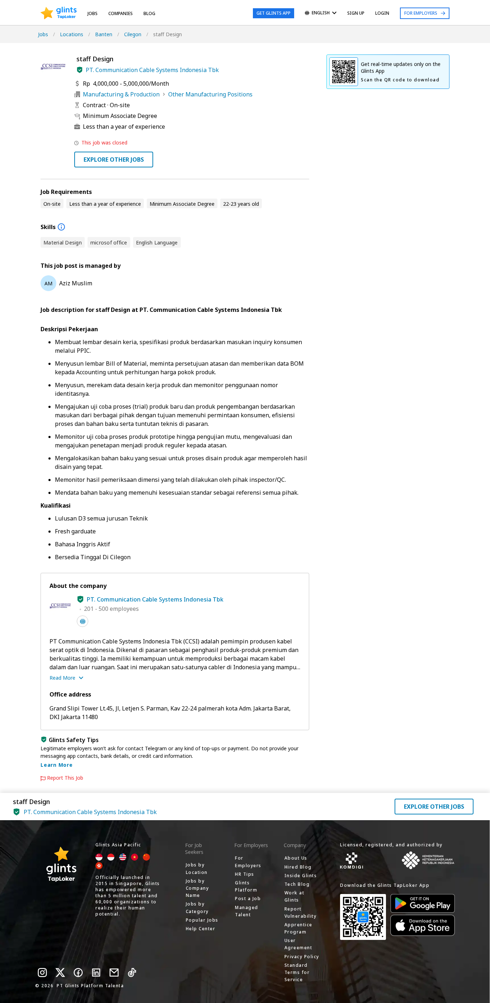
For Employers (420, 13)
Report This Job (65, 778)
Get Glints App (273, 13)
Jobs (93, 13)
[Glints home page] (59, 13)
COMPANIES (120, 13)
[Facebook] (78, 972)
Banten (103, 34)
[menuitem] (320, 13)
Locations (71, 34)
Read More (62, 677)
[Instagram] (42, 972)
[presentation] (59, 13)
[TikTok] (132, 972)
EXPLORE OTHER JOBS (114, 159)
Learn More (57, 764)
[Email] (114, 972)
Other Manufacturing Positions (210, 94)
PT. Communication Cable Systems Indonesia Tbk (152, 70)
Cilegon (132, 34)
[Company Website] (82, 621)
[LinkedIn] (96, 972)
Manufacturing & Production (121, 94)
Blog (149, 13)
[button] (79, 70)
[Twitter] (60, 972)
